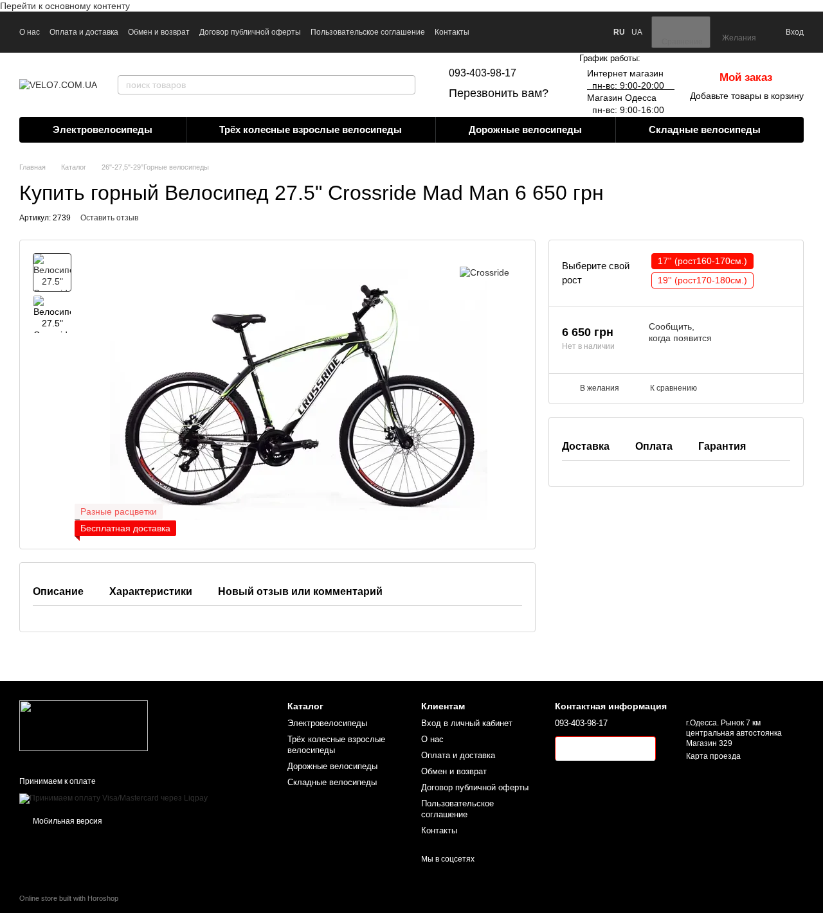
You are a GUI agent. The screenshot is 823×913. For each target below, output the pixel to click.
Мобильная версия (66, 821)
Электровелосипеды (102, 129)
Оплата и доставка (84, 32)
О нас (29, 32)
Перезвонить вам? (498, 93)
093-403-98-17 (482, 72)
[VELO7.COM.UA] (83, 725)
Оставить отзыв (109, 217)
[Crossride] (484, 272)
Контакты (452, 32)
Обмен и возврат (159, 32)
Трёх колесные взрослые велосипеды (310, 129)
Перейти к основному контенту (65, 6)
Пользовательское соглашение (368, 32)
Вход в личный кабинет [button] (466, 723)
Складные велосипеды (705, 129)
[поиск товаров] (405, 84)
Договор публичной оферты (250, 32)
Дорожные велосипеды (525, 129)
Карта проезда (713, 756)
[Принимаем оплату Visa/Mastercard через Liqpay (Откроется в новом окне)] (113, 797)
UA (636, 32)
